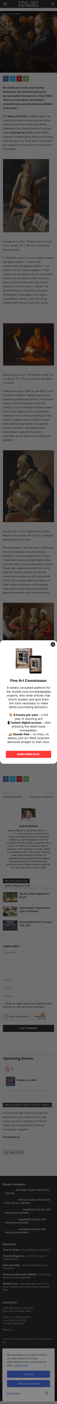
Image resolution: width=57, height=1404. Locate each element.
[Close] (53, 644)
